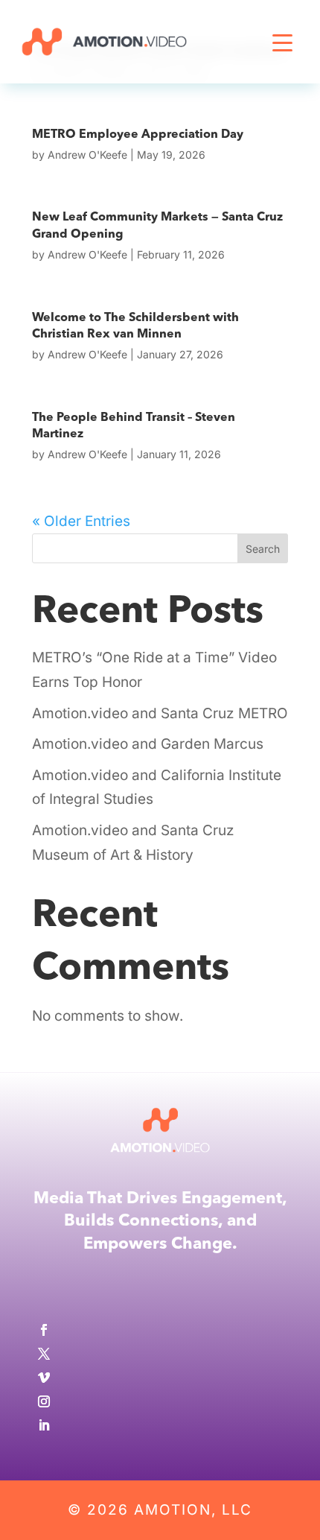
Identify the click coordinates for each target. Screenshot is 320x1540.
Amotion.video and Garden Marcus (147, 743)
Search (263, 548)
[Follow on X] (160, 1354)
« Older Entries (81, 521)
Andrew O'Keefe (87, 154)
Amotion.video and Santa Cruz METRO (160, 713)
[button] (282, 63)
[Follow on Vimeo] (160, 1378)
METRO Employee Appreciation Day (137, 135)
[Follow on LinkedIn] (160, 1425)
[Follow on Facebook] (160, 1330)
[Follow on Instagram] (160, 1401)
